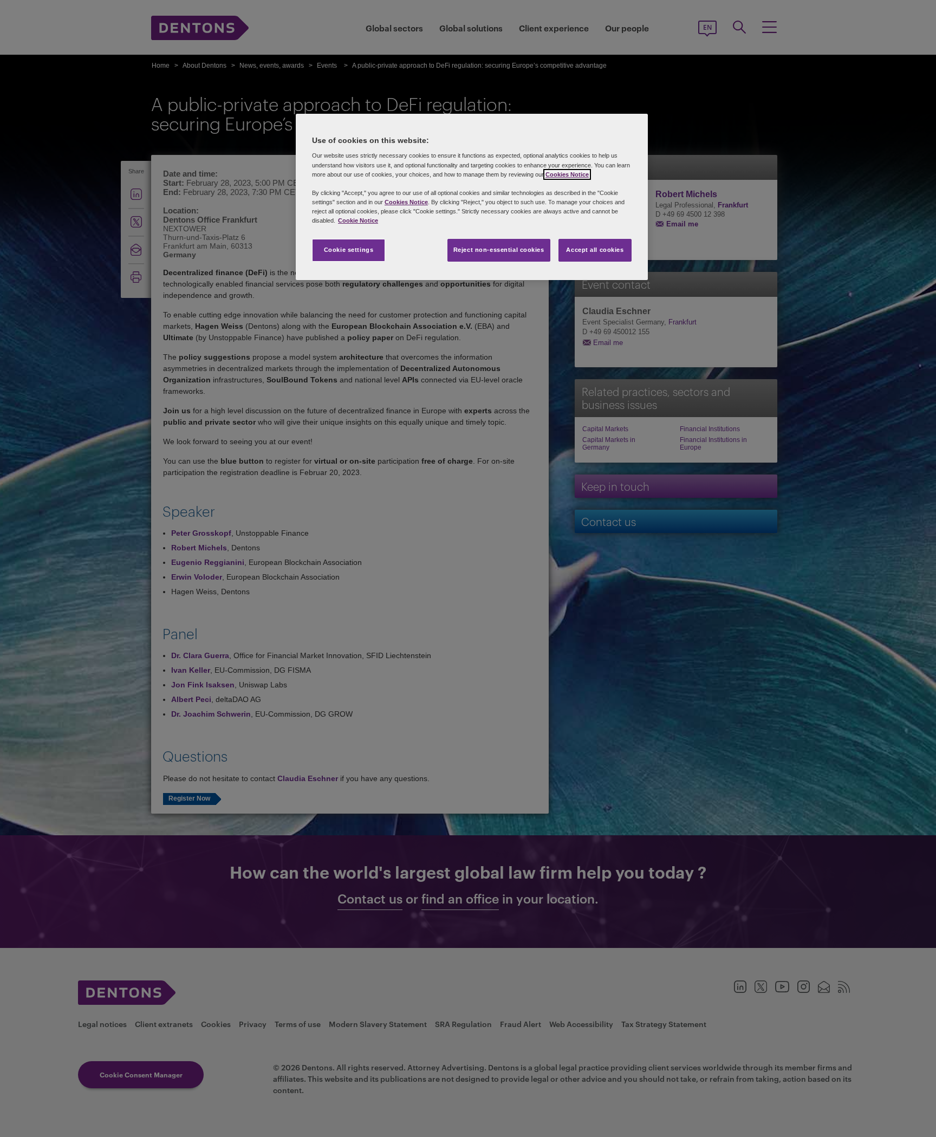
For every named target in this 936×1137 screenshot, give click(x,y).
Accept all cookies (594, 249)
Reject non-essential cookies (498, 249)
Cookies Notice (567, 174)
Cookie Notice (358, 220)
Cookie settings (349, 249)
